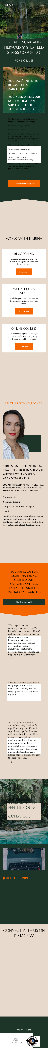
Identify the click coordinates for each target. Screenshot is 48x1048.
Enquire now (24, 311)
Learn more (24, 272)
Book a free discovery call (23, 183)
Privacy (19, 1029)
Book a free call (24, 602)
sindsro (9, 5)
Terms (29, 1029)
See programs (24, 346)
